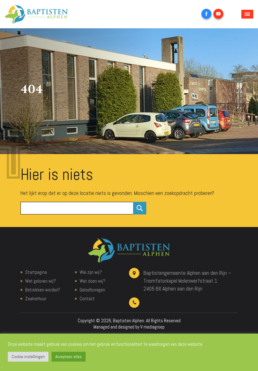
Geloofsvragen (92, 290)
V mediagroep (152, 327)
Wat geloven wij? (40, 281)
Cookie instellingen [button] (28, 356)
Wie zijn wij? (91, 272)
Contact (87, 299)
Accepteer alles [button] (68, 356)
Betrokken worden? (42, 290)
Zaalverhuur (35, 299)
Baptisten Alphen (128, 321)
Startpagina (36, 272)
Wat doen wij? (92, 281)
